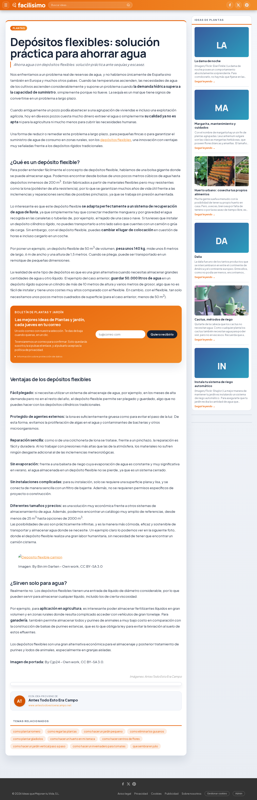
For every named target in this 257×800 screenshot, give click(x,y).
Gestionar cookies (217, 793)
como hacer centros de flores (121, 739)
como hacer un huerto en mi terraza (72, 739)
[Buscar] (128, 5)
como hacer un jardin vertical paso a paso (39, 746)
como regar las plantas (62, 731)
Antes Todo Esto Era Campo (53, 700)
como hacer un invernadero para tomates (99, 746)
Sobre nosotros (191, 793)
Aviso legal (124, 793)
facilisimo (31, 5)
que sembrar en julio (145, 746)
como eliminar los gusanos (147, 731)
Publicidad (171, 793)
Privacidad (141, 793)
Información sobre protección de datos (39, 356)
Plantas (19, 28)
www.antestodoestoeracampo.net (50, 705)
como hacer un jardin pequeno (103, 731)
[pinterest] (246, 5)
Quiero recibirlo (162, 334)
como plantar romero (26, 731)
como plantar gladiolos (28, 739)
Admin (238, 793)
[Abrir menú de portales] (5, 5)
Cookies (156, 793)
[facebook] (229, 5)
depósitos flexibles (115, 139)
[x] (238, 5)
